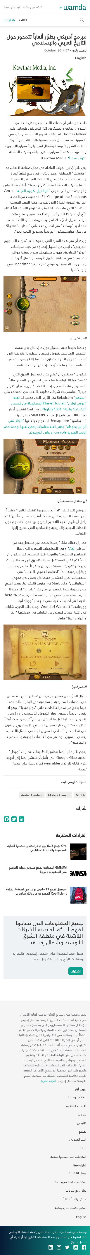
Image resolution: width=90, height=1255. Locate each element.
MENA (80, 795)
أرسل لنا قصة (78, 1173)
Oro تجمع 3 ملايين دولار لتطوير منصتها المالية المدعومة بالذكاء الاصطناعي (37, 848)
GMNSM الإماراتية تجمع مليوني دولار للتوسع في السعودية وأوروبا (38, 869)
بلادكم (80, 397)
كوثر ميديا (77, 158)
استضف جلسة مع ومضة (71, 1182)
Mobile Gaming (59, 795)
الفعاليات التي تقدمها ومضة (68, 1156)
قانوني (82, 1123)
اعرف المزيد (48, 1081)
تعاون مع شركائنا (76, 1190)
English (9, 20)
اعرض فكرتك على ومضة (71, 1208)
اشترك (76, 971)
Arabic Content (32, 795)
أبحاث (83, 1148)
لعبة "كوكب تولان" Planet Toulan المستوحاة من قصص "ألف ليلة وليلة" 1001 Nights (49, 403)
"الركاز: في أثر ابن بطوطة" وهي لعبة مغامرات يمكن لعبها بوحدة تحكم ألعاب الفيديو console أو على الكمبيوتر (45, 426)
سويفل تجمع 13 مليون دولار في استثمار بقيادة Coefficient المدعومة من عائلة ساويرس (36, 891)
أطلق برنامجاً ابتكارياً (75, 1199)
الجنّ (72, 548)
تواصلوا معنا (11, 7)
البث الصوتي (78, 1139)
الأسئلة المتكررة (76, 1106)
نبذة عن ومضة (32, 7)
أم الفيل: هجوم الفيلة (32, 190)
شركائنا (82, 1114)
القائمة (23, 20)
